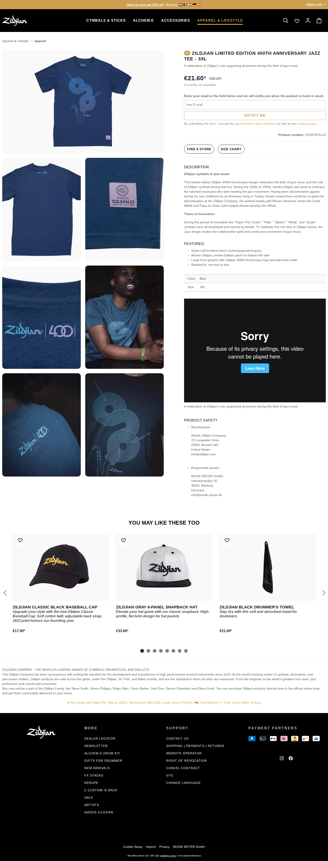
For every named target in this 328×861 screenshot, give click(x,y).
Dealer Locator (100, 738)
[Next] (323, 592)
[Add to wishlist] (20, 542)
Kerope (91, 783)
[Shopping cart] (320, 20)
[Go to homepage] (24, 20)
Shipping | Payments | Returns (195, 746)
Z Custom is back (100, 790)
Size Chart (231, 149)
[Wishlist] (297, 20)
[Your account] (308, 20)
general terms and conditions (255, 123)
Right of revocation (186, 760)
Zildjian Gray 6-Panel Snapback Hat (156, 607)
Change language (183, 783)
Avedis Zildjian (98, 812)
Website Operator (184, 753)
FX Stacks (93, 775)
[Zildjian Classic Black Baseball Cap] (60, 567)
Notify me (255, 115)
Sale (88, 797)
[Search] (286, 20)
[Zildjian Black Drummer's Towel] (267, 567)
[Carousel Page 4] (161, 651)
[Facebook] (291, 758)
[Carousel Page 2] (148, 651)
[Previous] (4, 592)
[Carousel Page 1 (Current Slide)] (142, 651)
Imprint (151, 846)
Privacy (164, 846)
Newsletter (96, 746)
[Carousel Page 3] (154, 651)
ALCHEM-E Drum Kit (102, 753)
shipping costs (168, 855)
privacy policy (306, 123)
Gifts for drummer (103, 760)
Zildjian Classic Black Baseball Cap (55, 607)
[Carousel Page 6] (173, 651)
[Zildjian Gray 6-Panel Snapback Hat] (164, 567)
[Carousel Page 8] (186, 651)
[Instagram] (282, 758)
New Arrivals (97, 768)
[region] (83, 263)
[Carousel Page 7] (179, 651)
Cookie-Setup (132, 846)
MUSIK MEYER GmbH (189, 846)
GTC (170, 775)
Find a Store (199, 149)
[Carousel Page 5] (167, 651)
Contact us (177, 738)
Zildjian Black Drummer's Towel (257, 607)
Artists (91, 805)
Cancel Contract (183, 768)
